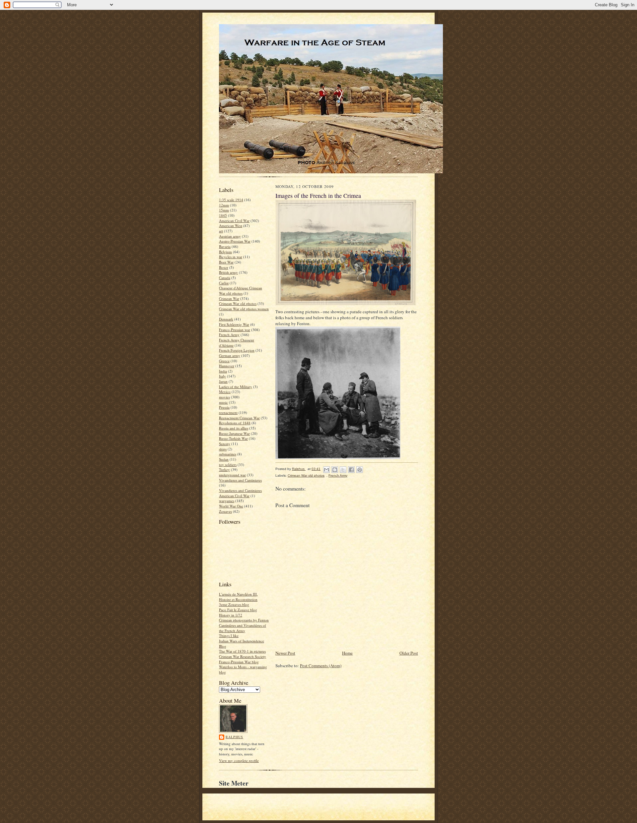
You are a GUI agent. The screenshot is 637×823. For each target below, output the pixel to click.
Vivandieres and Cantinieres (240, 480)
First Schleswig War (234, 324)
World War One (231, 505)
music (223, 402)
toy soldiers (228, 464)
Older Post (408, 653)
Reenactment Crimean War (239, 417)
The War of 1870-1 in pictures (242, 651)
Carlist (224, 282)
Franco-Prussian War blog (239, 661)
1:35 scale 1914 (231, 199)
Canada (224, 277)
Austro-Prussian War (234, 241)
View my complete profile (239, 760)
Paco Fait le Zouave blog (238, 609)
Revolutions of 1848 (234, 422)
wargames (226, 500)
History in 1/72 (230, 615)
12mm (224, 205)
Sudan (224, 459)
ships (223, 448)
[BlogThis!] (334, 469)
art (221, 230)
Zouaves (225, 511)
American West (230, 225)
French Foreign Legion (236, 350)
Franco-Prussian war (234, 329)
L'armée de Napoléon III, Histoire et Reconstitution (238, 597)
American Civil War (234, 220)
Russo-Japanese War (234, 433)
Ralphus (234, 737)
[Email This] (326, 469)
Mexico (225, 391)
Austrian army (230, 236)
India (223, 371)
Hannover (226, 365)
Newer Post (285, 653)
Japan (223, 381)
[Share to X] (343, 469)
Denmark (226, 319)
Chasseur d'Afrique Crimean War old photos (240, 290)
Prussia (224, 407)
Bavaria (225, 246)
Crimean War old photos (237, 303)
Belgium (225, 251)
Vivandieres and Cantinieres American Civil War (240, 493)
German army (229, 355)
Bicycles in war (230, 256)
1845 (223, 215)
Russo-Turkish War (233, 438)
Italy (222, 376)
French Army (229, 334)
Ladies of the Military (235, 386)
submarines (227, 453)
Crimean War (229, 298)
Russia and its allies (233, 428)
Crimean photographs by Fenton (244, 619)
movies (224, 396)
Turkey (224, 469)
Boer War (226, 262)
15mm (224, 209)
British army (228, 272)
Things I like (229, 635)
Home (347, 653)
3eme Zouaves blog (234, 604)
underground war (232, 474)
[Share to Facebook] (351, 469)
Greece (224, 360)
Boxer (223, 267)
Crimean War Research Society (242, 656)
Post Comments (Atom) (320, 666)
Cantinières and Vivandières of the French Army (242, 628)
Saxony (224, 443)
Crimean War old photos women (244, 308)
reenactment (228, 412)
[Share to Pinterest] (359, 469)
